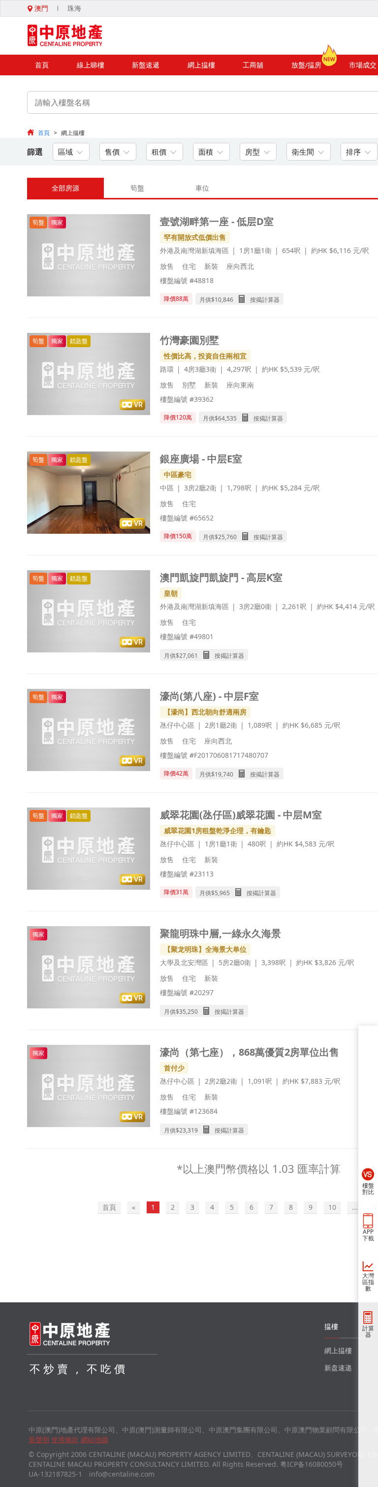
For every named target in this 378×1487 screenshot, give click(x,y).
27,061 (188, 655)
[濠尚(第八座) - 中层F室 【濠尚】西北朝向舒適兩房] (88, 731)
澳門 (40, 8)
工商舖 (253, 64)
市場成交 (363, 64)
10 (332, 1207)
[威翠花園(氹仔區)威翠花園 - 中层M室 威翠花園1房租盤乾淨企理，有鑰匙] (88, 850)
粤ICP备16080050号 (311, 1464)
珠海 (74, 8)
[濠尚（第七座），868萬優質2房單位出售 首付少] (88, 1087)
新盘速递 (338, 1367)
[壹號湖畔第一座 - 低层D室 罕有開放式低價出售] (88, 256)
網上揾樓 (201, 64)
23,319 (188, 1130)
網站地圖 (94, 1439)
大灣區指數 (368, 1282)
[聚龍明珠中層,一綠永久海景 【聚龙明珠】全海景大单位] (88, 968)
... (355, 1207)
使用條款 (65, 1439)
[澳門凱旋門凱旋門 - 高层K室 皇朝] (88, 612)
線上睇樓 (90, 64)
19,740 (224, 774)
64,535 (227, 418)
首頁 (42, 64)
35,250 (188, 1011)
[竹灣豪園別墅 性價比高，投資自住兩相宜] (88, 375)
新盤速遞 (145, 64)
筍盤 (137, 188)
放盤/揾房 (306, 64)
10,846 (224, 299)
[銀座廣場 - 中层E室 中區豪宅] (88, 494)
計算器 (368, 1331)
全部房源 (65, 188)
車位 (202, 188)
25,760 (227, 537)
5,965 (222, 893)
